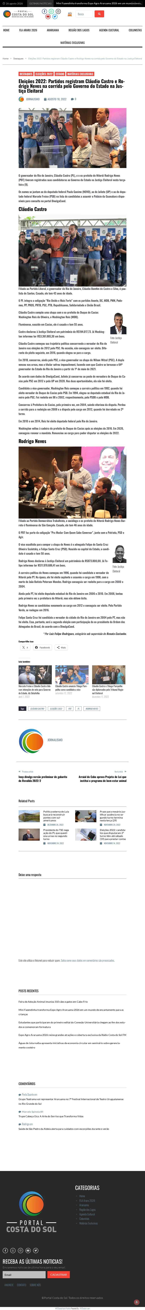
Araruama (84, 1205)
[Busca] (84, 14)
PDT (69, 708)
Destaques (18, 58)
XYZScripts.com (85, 1308)
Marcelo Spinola (31, 1111)
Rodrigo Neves (92, 708)
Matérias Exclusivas (80, 74)
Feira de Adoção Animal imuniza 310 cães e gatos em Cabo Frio (53, 1001)
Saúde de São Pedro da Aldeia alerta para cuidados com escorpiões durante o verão (64, 1128)
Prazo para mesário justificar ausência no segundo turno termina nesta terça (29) (113, 816)
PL (78, 708)
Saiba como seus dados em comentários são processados (87, 960)
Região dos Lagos (87, 1209)
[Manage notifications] (137, 1302)
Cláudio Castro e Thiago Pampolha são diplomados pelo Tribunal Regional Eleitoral (108, 689)
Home (5, 58)
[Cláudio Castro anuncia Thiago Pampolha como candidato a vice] (72, 674)
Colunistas (84, 1218)
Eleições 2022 (44, 74)
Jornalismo (33, 99)
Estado (60, 74)
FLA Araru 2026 (87, 1200)
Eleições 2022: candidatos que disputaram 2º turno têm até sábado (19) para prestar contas (113, 834)
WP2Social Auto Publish (63, 1308)
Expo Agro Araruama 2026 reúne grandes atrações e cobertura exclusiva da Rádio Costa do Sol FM (72, 1034)
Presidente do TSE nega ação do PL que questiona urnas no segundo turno (56, 834)
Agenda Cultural (87, 1214)
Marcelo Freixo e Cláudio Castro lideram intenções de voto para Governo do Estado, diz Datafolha (35, 689)
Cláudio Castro (37, 708)
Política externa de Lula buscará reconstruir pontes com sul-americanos (56, 816)
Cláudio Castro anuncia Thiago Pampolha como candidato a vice (71, 687)
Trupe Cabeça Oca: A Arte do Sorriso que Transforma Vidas (51, 1116)
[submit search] (99, 13)
